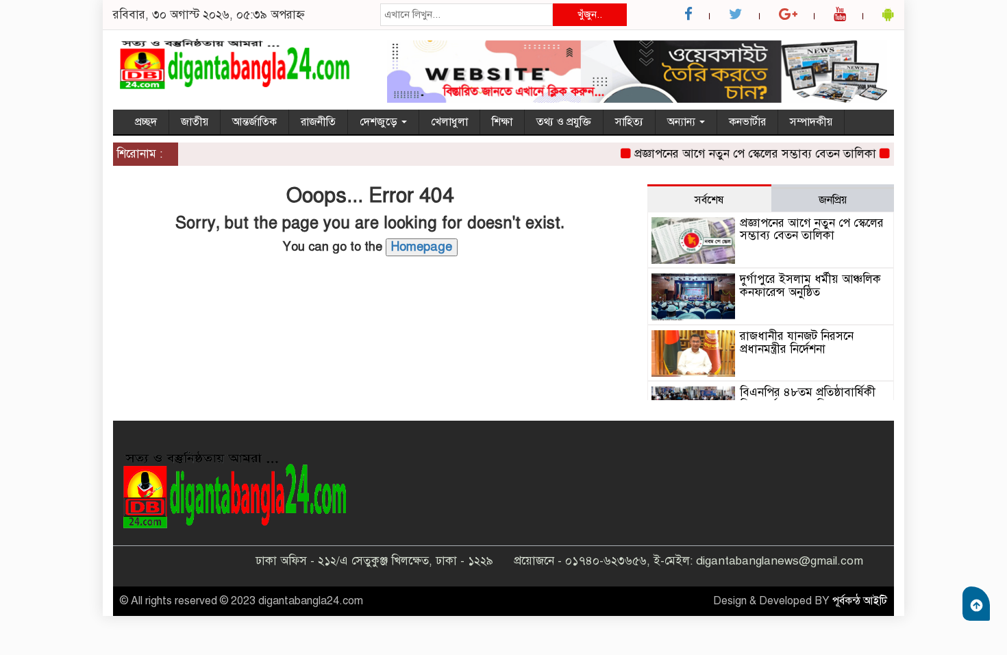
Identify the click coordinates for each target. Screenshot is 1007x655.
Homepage (421, 246)
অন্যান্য (682, 122)
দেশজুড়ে (380, 122)
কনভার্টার (747, 122)
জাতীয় (194, 122)
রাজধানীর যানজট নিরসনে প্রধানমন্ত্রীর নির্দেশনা (797, 342)
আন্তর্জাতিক (254, 122)
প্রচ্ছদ (146, 122)
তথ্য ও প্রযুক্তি (563, 122)
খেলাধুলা (449, 122)
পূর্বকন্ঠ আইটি (859, 601)
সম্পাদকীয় (811, 122)
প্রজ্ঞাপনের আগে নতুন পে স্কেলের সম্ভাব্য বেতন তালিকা (748, 154)
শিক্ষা (502, 122)
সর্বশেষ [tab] (709, 200)
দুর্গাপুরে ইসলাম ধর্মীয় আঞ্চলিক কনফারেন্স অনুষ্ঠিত (810, 285)
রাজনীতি (318, 122)
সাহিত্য (629, 122)
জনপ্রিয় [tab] (833, 200)
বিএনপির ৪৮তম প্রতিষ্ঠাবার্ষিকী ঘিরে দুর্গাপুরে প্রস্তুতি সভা (807, 398)
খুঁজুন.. (589, 14)
